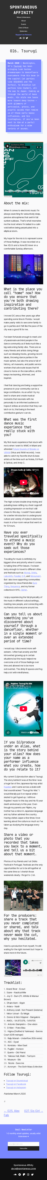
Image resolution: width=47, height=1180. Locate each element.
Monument (35, 576)
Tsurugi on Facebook (16, 1084)
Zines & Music (23, 28)
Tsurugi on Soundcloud (17, 1080)
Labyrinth (8, 576)
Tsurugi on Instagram (16, 1087)
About (23, 21)
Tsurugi (18, 66)
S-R (23, 576)
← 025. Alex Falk (11, 1113)
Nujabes (7, 787)
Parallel (17, 576)
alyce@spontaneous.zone (23, 1168)
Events (23, 24)
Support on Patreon (24, 35)
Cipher (24, 590)
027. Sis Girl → (33, 1111)
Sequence (15, 586)
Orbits (34, 572)
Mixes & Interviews (23, 17)
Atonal (27, 572)
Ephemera (23, 31)
